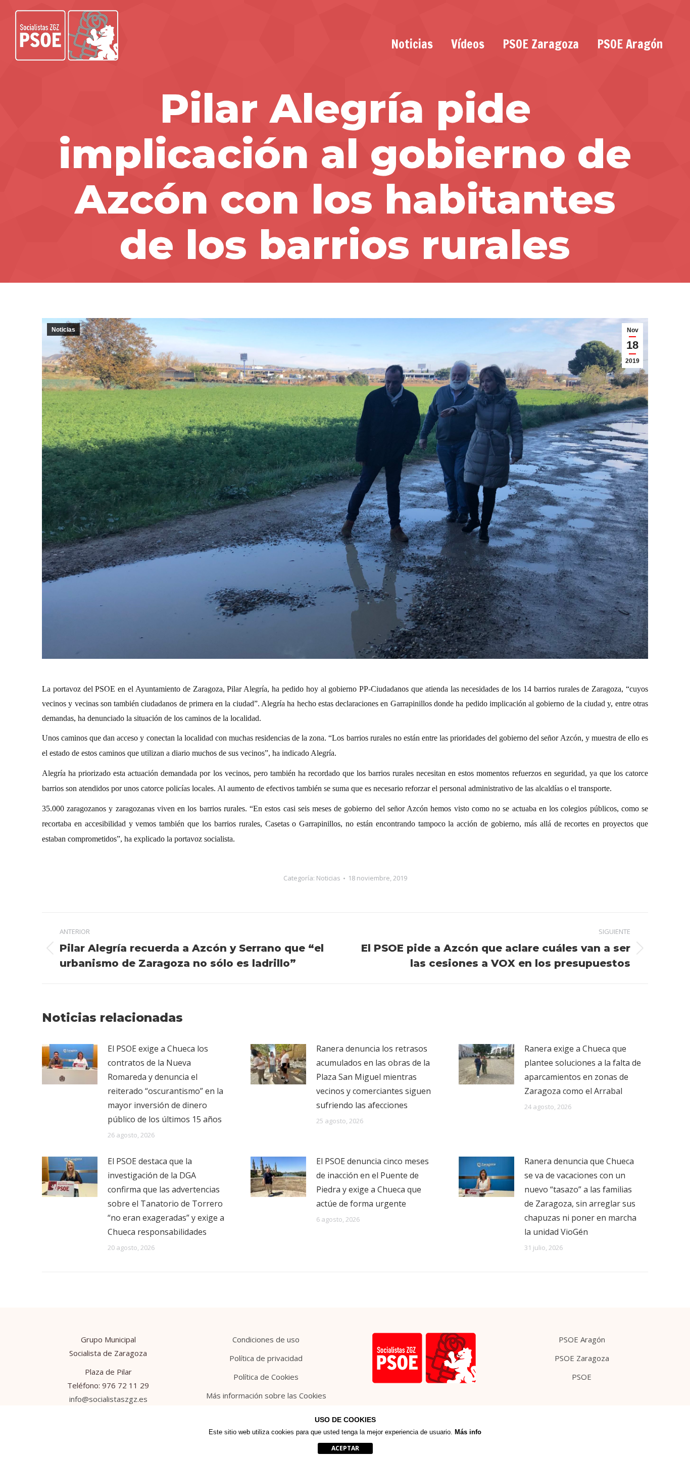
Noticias (63, 329)
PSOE (582, 1377)
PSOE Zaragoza (582, 1358)
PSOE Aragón (582, 1339)
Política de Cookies (266, 1377)
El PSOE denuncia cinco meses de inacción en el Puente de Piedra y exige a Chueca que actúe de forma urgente (372, 1182)
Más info (468, 1432)
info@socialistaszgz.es (108, 1399)
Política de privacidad (266, 1358)
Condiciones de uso (266, 1339)
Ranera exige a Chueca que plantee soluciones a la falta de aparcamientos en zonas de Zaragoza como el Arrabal (582, 1070)
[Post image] (69, 1064)
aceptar (345, 1448)
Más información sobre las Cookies (266, 1395)
